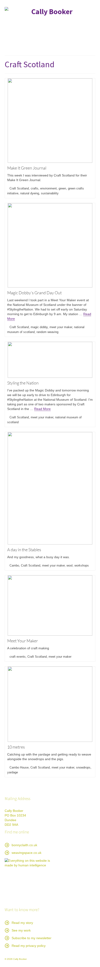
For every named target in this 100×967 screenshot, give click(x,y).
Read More (42, 409)
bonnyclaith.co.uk (24, 845)
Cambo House (19, 767)
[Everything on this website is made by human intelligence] (28, 881)
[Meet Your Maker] (50, 605)
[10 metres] (50, 704)
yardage (12, 772)
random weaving (47, 332)
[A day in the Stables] (50, 488)
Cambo (14, 565)
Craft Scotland (19, 188)
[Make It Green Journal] (50, 120)
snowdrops (83, 767)
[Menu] (90, 46)
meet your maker (61, 327)
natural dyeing (29, 193)
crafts (34, 188)
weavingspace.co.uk (26, 853)
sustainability (50, 193)
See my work (21, 930)
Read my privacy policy (29, 946)
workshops (81, 565)
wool (70, 565)
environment (48, 188)
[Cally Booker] (50, 22)
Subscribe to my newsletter (31, 938)
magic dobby (39, 327)
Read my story (22, 923)
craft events (18, 656)
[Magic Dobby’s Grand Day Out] (50, 245)
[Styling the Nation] (50, 360)
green (62, 188)
